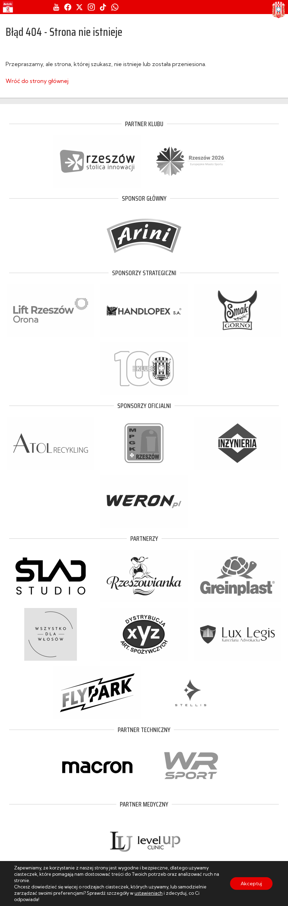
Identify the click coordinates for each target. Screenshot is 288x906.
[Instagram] (91, 7)
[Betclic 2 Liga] (8, 7)
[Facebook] (67, 7)
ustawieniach (149, 893)
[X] (79, 7)
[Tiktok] (102, 7)
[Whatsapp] (114, 7)
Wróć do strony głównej (37, 80)
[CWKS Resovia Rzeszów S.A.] (278, 9)
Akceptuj (251, 883)
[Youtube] (56, 7)
